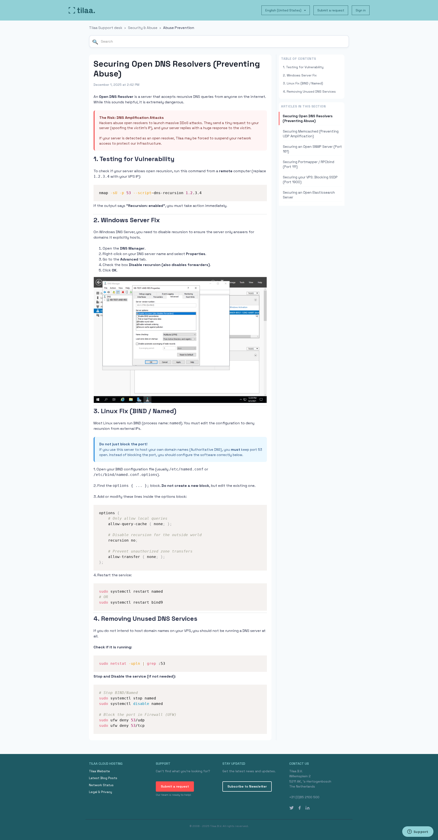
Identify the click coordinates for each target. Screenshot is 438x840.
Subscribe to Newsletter (247, 786)
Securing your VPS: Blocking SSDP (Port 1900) (310, 179)
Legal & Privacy (100, 792)
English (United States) (283, 10)
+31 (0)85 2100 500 (304, 797)
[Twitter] (291, 807)
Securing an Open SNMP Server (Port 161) (312, 149)
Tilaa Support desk (105, 27)
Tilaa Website (99, 771)
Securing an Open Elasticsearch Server (309, 194)
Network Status (101, 785)
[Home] (81, 10)
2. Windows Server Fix (300, 75)
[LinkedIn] (307, 807)
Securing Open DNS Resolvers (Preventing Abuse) (308, 118)
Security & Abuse (142, 27)
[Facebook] (299, 807)
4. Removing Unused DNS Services (309, 91)
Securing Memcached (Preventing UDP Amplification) (311, 133)
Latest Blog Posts (103, 778)
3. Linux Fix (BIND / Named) (303, 83)
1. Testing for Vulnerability (303, 67)
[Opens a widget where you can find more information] (417, 832)
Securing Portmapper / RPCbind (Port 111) (308, 164)
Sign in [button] (361, 10)
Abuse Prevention (178, 27)
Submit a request (330, 10)
